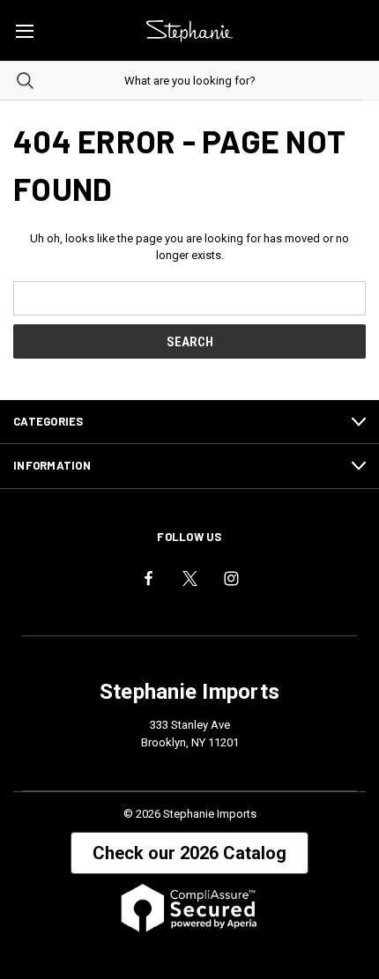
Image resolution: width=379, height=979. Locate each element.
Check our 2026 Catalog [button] (189, 853)
